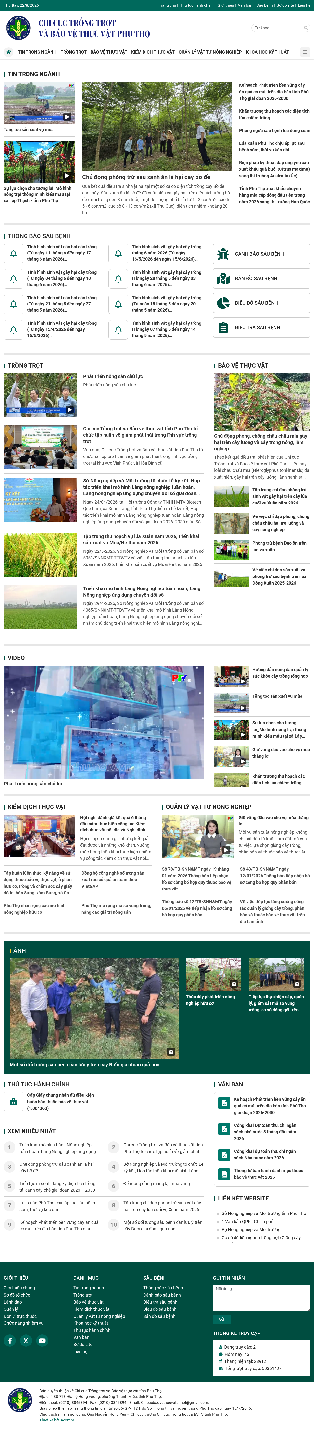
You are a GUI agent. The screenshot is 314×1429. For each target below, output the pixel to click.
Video (16, 657)
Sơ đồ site (285, 5)
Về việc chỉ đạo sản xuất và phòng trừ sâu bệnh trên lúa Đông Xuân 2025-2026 (279, 576)
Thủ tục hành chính (197, 5)
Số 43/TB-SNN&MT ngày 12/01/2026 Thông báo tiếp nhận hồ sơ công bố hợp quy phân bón (275, 875)
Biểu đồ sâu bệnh (160, 1309)
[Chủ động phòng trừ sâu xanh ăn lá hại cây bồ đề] (157, 126)
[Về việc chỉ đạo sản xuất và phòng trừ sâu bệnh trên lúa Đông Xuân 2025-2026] (231, 576)
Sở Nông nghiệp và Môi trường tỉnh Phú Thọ (264, 1213)
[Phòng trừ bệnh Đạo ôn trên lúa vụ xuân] (231, 550)
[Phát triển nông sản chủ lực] (40, 395)
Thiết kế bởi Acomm (56, 1420)
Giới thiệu (226, 5)
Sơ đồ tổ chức (17, 1294)
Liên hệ (304, 5)
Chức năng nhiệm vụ (24, 1323)
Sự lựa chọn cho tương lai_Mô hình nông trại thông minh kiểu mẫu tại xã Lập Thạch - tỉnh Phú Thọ (37, 194)
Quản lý (11, 1309)
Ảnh (19, 950)
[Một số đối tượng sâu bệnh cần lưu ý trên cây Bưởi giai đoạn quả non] (94, 1008)
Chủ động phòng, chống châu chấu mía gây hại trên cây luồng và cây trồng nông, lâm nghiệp (260, 442)
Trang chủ (167, 5)
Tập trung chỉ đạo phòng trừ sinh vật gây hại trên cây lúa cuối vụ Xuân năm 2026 (279, 496)
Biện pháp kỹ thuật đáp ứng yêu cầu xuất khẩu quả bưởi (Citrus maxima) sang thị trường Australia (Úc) (274, 169)
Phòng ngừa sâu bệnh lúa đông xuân (274, 130)
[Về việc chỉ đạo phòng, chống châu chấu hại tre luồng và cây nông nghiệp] (231, 523)
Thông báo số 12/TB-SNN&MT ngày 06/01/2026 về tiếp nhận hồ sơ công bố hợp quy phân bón (197, 908)
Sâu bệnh (264, 5)
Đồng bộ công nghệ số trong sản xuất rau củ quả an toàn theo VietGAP (112, 879)
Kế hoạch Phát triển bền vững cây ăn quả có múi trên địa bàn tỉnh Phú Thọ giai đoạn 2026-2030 (274, 92)
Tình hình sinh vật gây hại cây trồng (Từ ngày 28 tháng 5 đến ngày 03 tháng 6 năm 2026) (166, 278)
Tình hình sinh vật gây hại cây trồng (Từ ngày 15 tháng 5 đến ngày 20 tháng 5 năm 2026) (166, 303)
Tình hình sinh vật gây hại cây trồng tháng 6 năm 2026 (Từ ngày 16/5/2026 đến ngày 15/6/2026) (166, 253)
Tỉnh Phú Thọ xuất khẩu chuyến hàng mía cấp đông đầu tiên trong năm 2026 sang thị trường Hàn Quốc (274, 195)
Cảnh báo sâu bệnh (162, 1294)
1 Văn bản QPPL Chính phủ (248, 1221)
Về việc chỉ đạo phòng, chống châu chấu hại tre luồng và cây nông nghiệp (280, 523)
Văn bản (245, 5)
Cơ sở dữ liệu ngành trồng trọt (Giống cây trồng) (261, 1241)
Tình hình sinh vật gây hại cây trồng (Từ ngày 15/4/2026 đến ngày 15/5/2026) (62, 329)
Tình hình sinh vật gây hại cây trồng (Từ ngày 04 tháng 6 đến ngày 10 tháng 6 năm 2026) (62, 278)
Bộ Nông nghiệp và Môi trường (251, 1229)
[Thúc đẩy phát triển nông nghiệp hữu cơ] (214, 974)
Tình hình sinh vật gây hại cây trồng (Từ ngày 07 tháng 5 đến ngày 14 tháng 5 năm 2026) (166, 329)
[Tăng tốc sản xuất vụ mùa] (39, 103)
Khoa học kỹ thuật (90, 1323)
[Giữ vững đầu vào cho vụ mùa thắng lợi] (231, 756)
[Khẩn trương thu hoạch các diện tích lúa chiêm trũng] (231, 783)
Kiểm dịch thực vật (37, 807)
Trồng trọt (25, 365)
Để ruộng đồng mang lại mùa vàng (156, 1183)
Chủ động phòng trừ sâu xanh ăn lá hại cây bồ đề (146, 177)
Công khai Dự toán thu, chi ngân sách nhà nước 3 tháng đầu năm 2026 (265, 1132)
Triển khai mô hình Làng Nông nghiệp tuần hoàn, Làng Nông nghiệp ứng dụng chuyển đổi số (57, 1151)
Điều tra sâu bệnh (160, 1302)
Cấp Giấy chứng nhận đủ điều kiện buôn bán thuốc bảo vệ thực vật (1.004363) (60, 1102)
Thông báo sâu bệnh (39, 236)
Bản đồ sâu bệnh (159, 1316)
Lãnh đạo (13, 1302)
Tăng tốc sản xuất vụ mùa (29, 129)
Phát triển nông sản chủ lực (113, 376)
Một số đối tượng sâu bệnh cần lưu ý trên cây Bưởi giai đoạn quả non (84, 1065)
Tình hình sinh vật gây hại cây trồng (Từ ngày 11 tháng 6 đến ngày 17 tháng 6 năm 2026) (62, 253)
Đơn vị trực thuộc (20, 1316)
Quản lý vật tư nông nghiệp (208, 807)
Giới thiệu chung (19, 1287)
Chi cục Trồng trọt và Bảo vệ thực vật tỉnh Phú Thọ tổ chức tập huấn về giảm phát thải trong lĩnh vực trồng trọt (140, 435)
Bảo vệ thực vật (243, 365)
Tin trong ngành (34, 74)
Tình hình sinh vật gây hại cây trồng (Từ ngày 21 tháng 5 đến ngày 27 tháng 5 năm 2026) (62, 303)
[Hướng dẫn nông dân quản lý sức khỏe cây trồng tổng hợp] (231, 676)
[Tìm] (306, 28)
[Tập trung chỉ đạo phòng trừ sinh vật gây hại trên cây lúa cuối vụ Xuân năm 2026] (231, 496)
